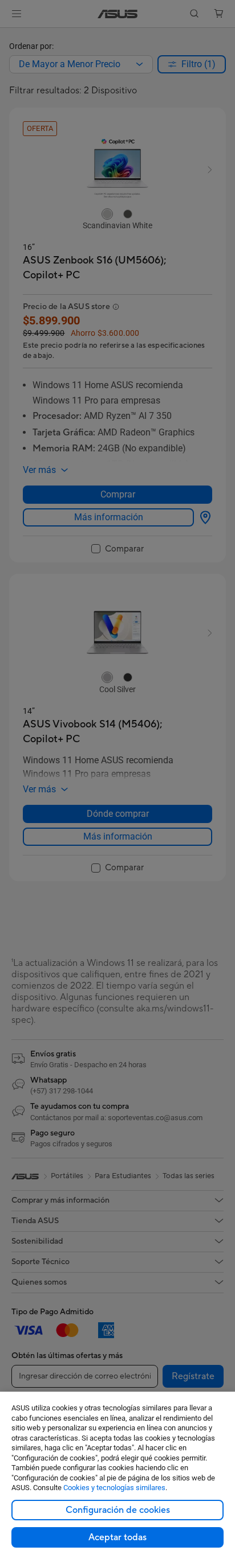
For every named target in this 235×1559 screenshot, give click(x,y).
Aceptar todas (117, 1537)
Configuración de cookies (118, 1510)
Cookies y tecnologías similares (114, 1487)
